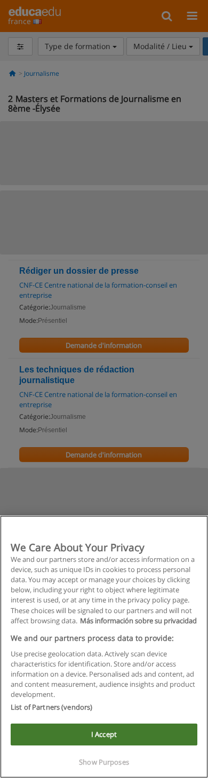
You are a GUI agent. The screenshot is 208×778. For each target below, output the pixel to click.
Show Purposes (104, 762)
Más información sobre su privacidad (138, 620)
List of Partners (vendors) (51, 707)
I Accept (104, 734)
